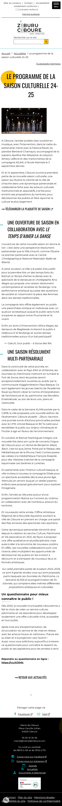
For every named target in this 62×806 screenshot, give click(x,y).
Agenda (33, 765)
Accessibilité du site (13, 801)
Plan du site (25, 797)
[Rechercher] (46, 41)
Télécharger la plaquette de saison (27, 209)
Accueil (6, 53)
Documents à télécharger (32, 772)
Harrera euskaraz (31, 14)
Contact (28, 3)
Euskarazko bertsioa (48, 63)
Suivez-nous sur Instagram (31, 761)
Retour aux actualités (32, 677)
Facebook (24, 714)
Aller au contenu (12, 3)
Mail (44, 714)
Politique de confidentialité (44, 801)
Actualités (20, 53)
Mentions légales (44, 797)
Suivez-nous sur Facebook (30, 756)
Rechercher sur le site (25, 37)
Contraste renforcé (28, 9)
